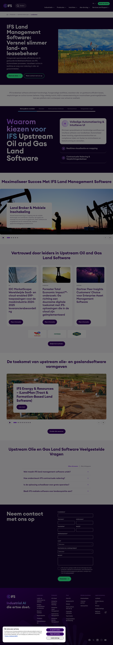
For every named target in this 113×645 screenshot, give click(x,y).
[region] (34, 634)
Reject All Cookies (55, 634)
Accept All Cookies (55, 630)
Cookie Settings (55, 638)
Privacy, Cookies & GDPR (11, 636)
